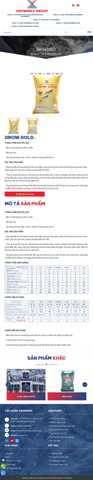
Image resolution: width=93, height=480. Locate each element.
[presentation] (8, 384)
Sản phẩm (45, 53)
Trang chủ (35, 53)
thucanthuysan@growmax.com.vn (26, 430)
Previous (8, 93)
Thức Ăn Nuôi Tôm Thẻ (58, 429)
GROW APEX (67, 396)
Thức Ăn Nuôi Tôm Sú (58, 433)
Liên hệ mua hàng (26, 194)
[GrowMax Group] (32, 4)
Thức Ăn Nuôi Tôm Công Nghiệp (62, 437)
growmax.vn (23, 435)
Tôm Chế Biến (55, 440)
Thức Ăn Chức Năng (57, 418)
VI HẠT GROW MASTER (26, 396)
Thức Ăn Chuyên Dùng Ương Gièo (62, 426)
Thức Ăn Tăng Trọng (57, 422)
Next (84, 93)
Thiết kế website (56, 478)
